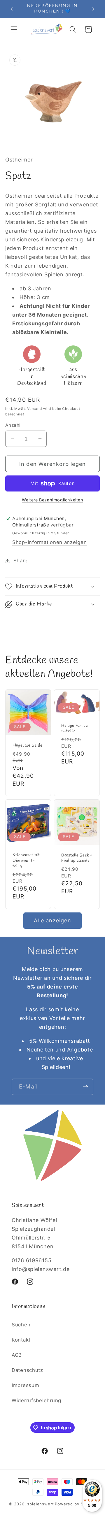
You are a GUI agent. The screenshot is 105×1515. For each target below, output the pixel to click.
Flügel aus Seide (28, 745)
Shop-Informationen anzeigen (49, 542)
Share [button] (20, 560)
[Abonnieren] (85, 1087)
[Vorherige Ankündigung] (11, 9)
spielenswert (40, 1504)
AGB (17, 1355)
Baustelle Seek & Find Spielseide (76, 858)
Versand (34, 408)
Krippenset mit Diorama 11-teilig (26, 861)
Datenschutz (27, 1370)
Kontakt (21, 1340)
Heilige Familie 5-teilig (74, 728)
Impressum (25, 1385)
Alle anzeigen (52, 920)
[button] (14, 29)
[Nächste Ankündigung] (93, 9)
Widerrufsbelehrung (36, 1400)
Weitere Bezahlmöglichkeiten (52, 499)
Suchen (21, 1325)
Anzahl (13, 425)
